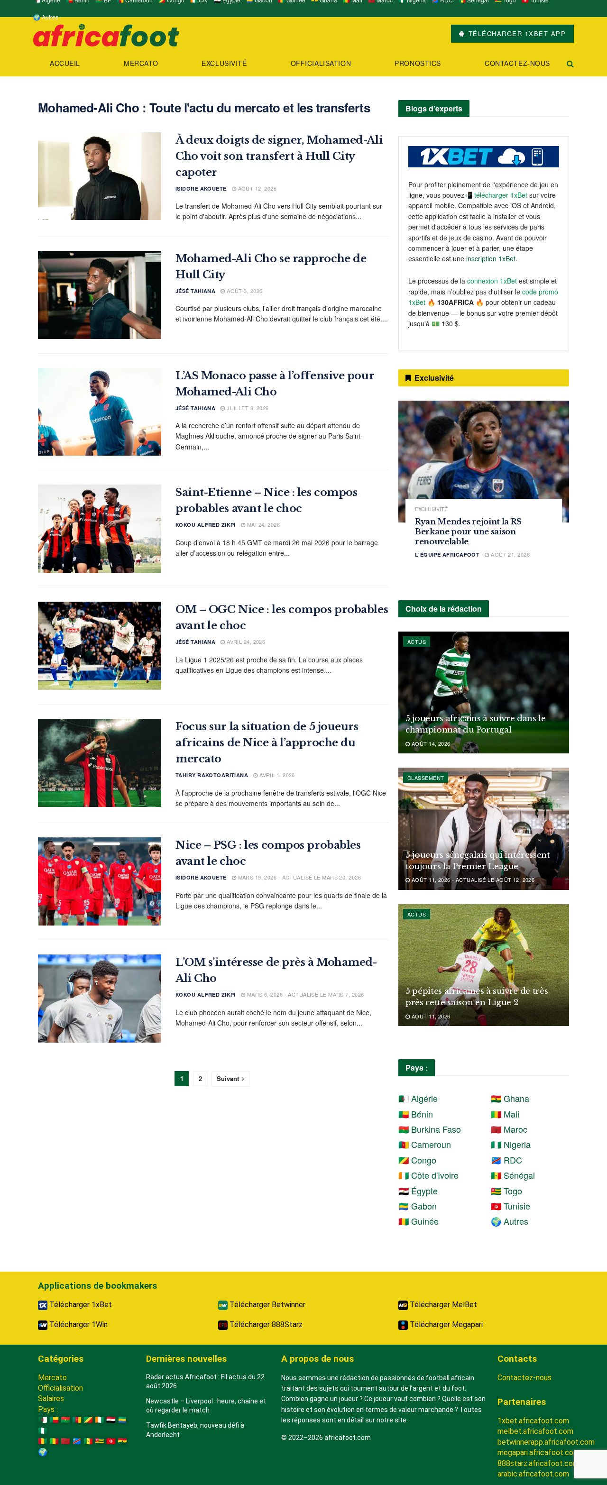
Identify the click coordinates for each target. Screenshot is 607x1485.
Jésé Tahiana (195, 290)
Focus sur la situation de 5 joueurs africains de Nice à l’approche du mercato (267, 742)
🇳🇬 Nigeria (511, 1144)
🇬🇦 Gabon (417, 1206)
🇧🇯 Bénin (415, 1114)
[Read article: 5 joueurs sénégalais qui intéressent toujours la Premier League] (483, 828)
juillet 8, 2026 (247, 408)
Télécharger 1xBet (79, 1304)
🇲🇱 (54, 1441)
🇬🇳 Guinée (418, 1221)
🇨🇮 (99, 1419)
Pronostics (418, 63)
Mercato (141, 63)
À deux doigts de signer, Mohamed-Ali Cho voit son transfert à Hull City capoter (279, 156)
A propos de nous (317, 1358)
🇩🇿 (42, 1419)
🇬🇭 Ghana (510, 1098)
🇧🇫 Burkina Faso (429, 1129)
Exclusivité (224, 63)
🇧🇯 (54, 1419)
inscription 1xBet (490, 258)
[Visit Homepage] (106, 33)
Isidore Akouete (201, 188)
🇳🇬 (42, 1430)
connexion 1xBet (492, 280)
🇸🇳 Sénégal (513, 1175)
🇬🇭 (122, 1441)
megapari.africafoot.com (538, 1452)
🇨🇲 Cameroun (424, 1144)
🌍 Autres (45, 17)
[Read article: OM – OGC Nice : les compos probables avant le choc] (99, 646)
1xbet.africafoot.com (533, 1420)
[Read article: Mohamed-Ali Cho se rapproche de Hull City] (99, 295)
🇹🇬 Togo (506, 1190)
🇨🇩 (77, 1441)
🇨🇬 (88, 1419)
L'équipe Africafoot (447, 554)
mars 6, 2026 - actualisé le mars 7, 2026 (304, 994)
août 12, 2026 (256, 188)
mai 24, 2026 (262, 524)
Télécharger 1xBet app (516, 33)
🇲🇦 (65, 1441)
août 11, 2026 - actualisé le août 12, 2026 (472, 879)
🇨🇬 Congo (417, 1160)
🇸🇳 (88, 1441)
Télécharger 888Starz (265, 1324)
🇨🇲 (77, 1419)
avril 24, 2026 (245, 641)
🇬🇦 (122, 1419)
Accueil (65, 63)
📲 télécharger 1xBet (496, 195)
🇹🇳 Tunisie (510, 1206)
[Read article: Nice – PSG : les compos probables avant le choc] (99, 881)
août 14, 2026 (430, 743)
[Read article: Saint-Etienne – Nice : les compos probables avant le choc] (99, 529)
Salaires (51, 1398)
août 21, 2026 (509, 554)
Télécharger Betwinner (266, 1304)
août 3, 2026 (243, 290)
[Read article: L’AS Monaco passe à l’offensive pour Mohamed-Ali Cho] (99, 412)
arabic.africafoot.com (533, 1473)
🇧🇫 (65, 1419)
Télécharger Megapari (445, 1324)
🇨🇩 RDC (506, 1160)
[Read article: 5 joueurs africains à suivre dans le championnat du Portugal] (483, 692)
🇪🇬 (111, 1419)
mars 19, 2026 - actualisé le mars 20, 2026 (298, 877)
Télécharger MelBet (442, 1304)
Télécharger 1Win (77, 1324)
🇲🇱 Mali (505, 1114)
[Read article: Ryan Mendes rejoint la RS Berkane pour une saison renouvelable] (483, 461)
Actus (416, 641)
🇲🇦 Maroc (509, 1129)
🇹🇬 (99, 1441)
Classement (425, 777)
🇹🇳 (111, 1441)
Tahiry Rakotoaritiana (211, 775)
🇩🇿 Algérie (418, 1098)
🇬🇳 (42, 1441)
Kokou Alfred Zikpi (205, 524)
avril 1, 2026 (276, 775)
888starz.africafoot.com (538, 1463)
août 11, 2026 (430, 1016)
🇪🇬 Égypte (418, 1190)
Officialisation (321, 63)
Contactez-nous (517, 63)
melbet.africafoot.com (535, 1431)
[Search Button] (570, 63)
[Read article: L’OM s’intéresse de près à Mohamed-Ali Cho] (99, 998)
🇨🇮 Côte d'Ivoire (428, 1175)
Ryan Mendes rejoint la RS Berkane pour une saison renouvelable (468, 531)
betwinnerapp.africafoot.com (546, 1442)
